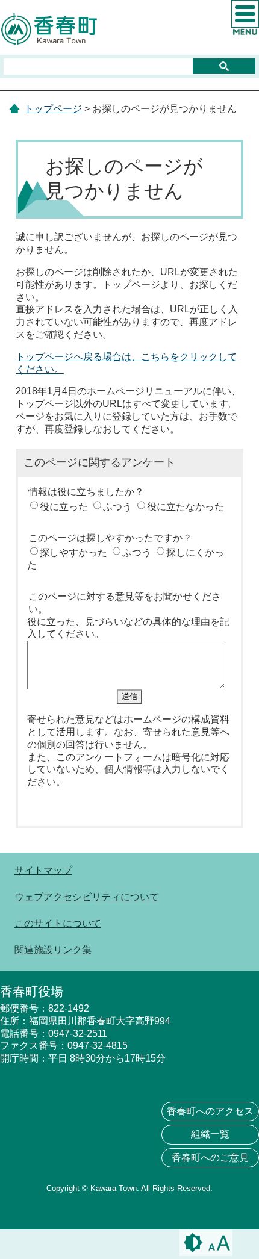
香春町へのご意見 (210, 1157)
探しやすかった (73, 552)
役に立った (64, 507)
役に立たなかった (185, 507)
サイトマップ (43, 870)
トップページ (53, 109)
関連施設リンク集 (53, 950)
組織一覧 (210, 1134)
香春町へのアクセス (210, 1111)
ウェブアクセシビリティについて (86, 897)
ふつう (117, 507)
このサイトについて (57, 923)
